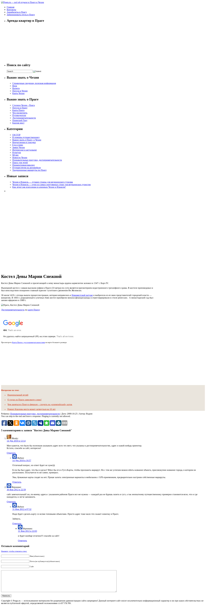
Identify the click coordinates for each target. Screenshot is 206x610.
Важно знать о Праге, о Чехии (26, 140)
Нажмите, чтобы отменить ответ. (14, 551)
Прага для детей (20, 162)
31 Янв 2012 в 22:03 (27, 531)
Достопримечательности (24, 118)
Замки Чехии (18, 147)
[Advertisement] (28, 232)
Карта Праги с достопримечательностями (28, 342)
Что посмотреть (19, 113)
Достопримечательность (12, 310)
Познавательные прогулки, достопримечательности (37, 160)
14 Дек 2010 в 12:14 (16, 441)
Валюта (16, 88)
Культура (16, 152)
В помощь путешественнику (26, 137)
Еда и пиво (17, 145)
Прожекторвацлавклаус (23, 165)
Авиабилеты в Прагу (17, 12)
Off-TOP (16, 135)
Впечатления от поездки (24, 142)
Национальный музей (17, 395)
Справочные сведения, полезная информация (34, 83)
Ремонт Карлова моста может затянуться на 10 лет (31, 409)
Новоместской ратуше (82, 295)
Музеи (15, 155)
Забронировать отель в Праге (21, 14)
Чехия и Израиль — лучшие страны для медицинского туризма (42, 182)
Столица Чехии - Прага (23, 105)
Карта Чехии (18, 93)
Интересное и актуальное (24, 150)
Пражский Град (19, 120)
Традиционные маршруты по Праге (29, 170)
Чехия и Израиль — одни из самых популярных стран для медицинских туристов (51, 184)
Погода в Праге (19, 108)
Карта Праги (18, 110)
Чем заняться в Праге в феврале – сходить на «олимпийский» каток (39, 404)
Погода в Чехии (20, 91)
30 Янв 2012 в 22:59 (16, 489)
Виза (14, 86)
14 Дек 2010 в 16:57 (21, 460)
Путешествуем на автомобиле (26, 167)
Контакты (11, 9)
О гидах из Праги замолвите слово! (24, 399)
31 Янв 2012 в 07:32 (21, 509)
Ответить (11, 453)
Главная (10, 7)
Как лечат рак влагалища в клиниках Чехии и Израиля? (39, 187)
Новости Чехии (19, 157)
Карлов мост (18, 123)
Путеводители (19, 115)
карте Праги (34, 310)
